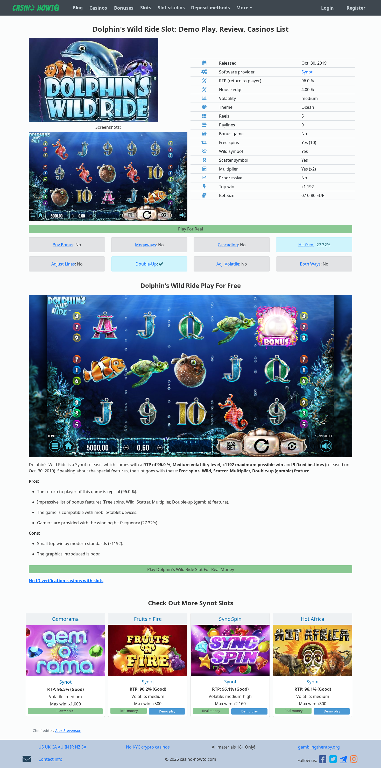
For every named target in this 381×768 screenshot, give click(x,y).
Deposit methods (210, 7)
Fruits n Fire (148, 618)
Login (327, 8)
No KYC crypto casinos (148, 747)
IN (67, 747)
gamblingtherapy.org (319, 747)
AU (61, 747)
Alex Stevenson (68, 730)
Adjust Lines (63, 264)
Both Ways (310, 264)
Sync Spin (230, 618)
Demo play (167, 711)
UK (48, 747)
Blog (78, 7)
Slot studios (171, 7)
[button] (41, 176)
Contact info (50, 759)
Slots (145, 7)
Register (356, 8)
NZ (77, 747)
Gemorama (65, 618)
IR (72, 747)
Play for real (65, 711)
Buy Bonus (63, 245)
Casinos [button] (98, 8)
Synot (307, 72)
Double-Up (146, 264)
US (41, 747)
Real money (129, 711)
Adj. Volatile (227, 264)
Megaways (145, 245)
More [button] (242, 7)
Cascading (228, 245)
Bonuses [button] (123, 8)
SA (83, 747)
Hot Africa (312, 618)
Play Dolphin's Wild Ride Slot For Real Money (190, 569)
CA (54, 747)
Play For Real (190, 229)
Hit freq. (306, 245)
